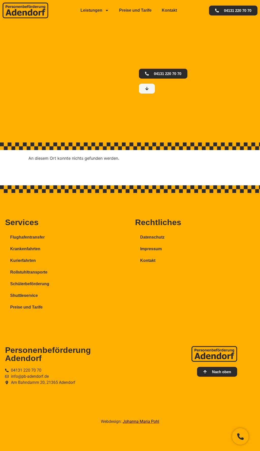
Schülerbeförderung (29, 284)
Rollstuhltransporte (28, 272)
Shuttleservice (24, 295)
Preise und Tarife (135, 10)
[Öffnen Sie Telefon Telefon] (240, 436)
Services (22, 222)
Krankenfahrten (25, 249)
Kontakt (169, 10)
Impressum (151, 249)
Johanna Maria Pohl (141, 421)
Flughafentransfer (27, 237)
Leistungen (91, 10)
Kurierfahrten (23, 260)
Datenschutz (152, 237)
